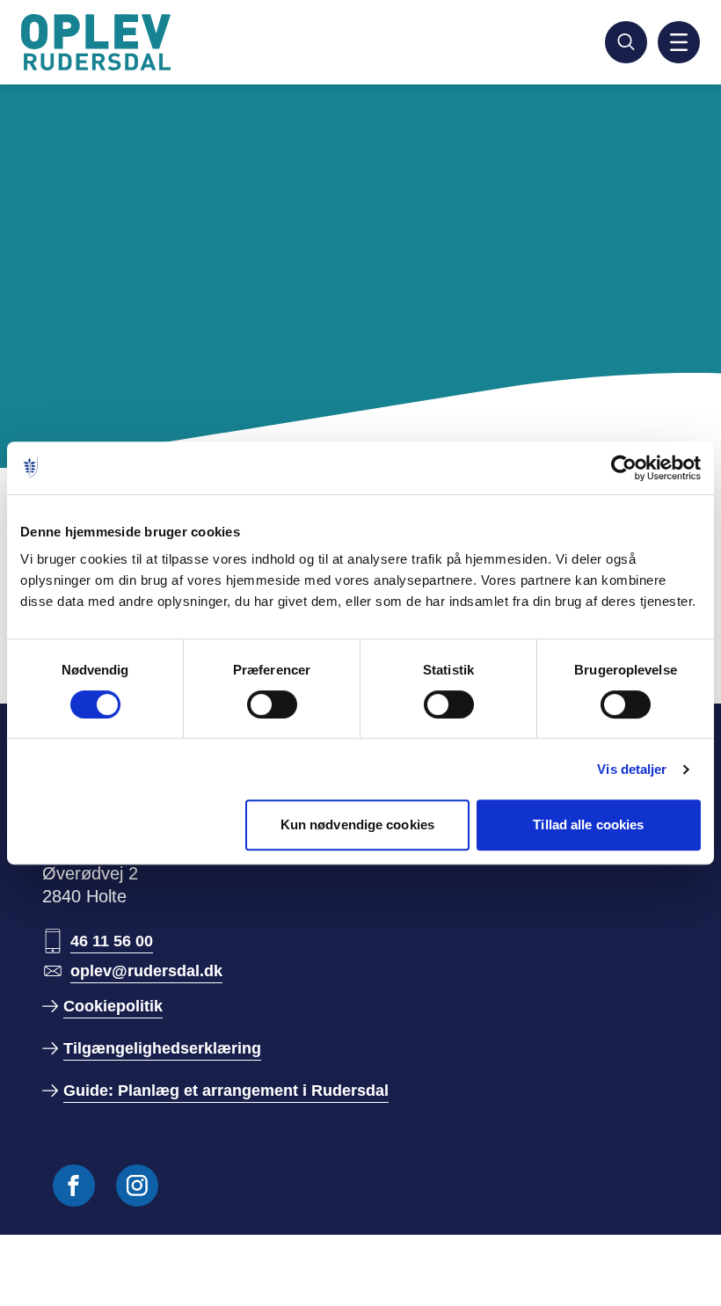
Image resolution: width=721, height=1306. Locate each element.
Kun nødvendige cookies (357, 824)
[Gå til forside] (98, 42)
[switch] (272, 704)
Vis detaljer (631, 769)
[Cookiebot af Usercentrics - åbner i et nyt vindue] (624, 468)
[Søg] (626, 42)
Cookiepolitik (113, 1006)
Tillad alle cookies (588, 824)
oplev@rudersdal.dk (146, 971)
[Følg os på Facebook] (74, 1185)
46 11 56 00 (111, 941)
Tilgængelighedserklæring (162, 1048)
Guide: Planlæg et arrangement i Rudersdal (226, 1090)
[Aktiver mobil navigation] (679, 42)
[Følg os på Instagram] (137, 1185)
